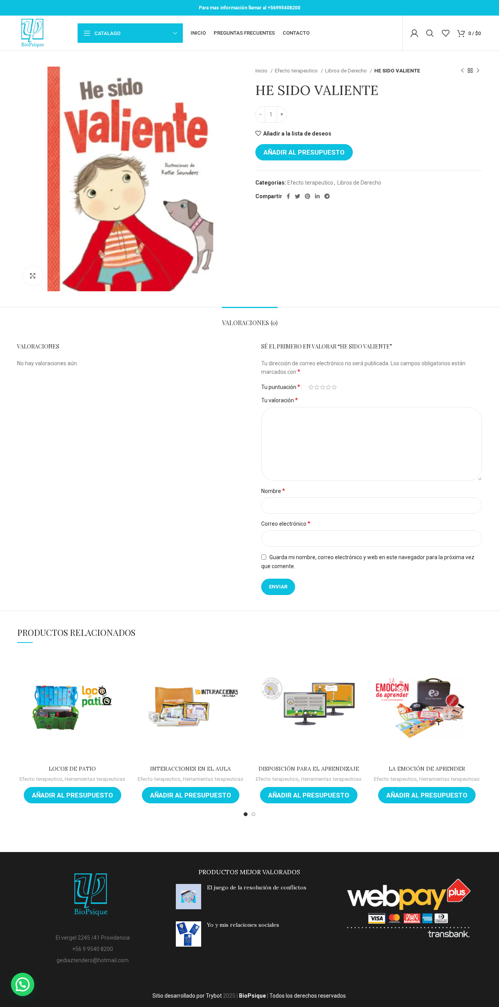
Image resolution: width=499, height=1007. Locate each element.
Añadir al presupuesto (304, 152)
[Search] (430, 33)
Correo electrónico (285, 523)
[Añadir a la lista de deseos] (121, 681)
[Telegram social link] (327, 196)
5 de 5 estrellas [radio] (334, 387)
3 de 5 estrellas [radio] (323, 387)
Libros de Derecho (346, 71)
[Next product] (478, 71)
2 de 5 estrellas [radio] (317, 387)
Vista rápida (121, 664)
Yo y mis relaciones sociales (243, 924)
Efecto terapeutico (297, 71)
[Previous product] (462, 71)
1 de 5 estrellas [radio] (311, 387)
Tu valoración (279, 400)
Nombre (273, 491)
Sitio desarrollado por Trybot (187, 996)
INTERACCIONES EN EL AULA (190, 768)
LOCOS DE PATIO (72, 768)
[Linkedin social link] (317, 196)
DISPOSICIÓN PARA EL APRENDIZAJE (308, 768)
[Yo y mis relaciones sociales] (188, 934)
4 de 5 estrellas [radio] (328, 387)
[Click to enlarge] (32, 275)
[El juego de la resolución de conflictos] (188, 896)
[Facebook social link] (288, 196)
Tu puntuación (280, 387)
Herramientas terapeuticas (95, 779)
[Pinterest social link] (308, 196)
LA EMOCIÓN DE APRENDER (427, 768)
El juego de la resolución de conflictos (256, 887)
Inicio (262, 71)
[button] (22, 984)
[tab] (250, 319)
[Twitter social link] (297, 196)
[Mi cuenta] (414, 33)
